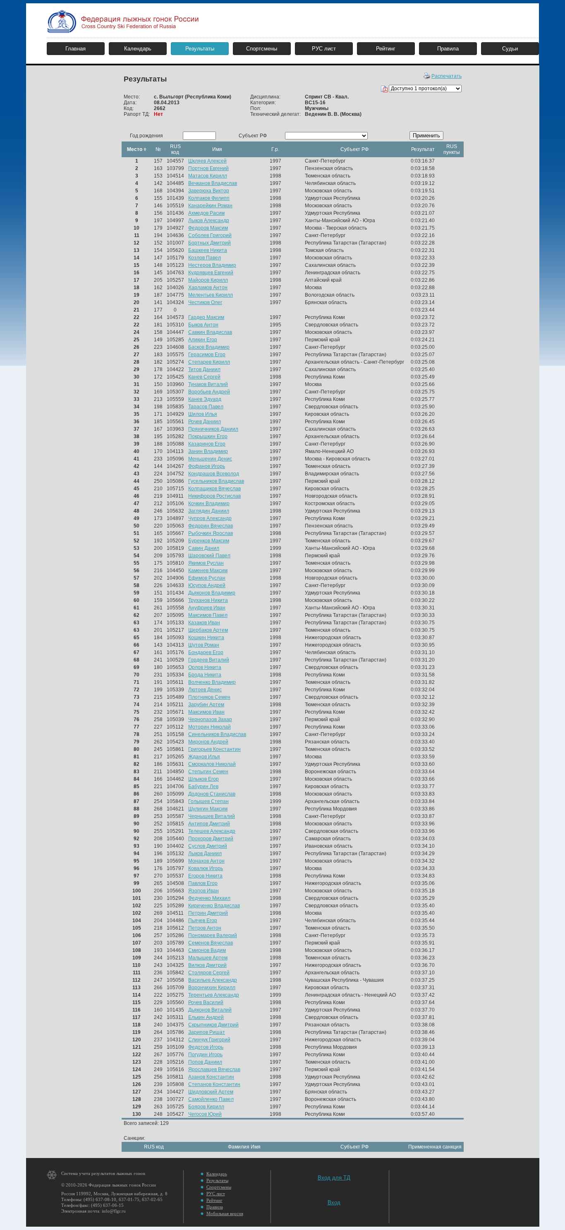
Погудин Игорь (205, 1054)
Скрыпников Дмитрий (213, 1025)
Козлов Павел (204, 258)
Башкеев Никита (207, 250)
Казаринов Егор (206, 444)
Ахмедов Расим (206, 213)
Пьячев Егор (202, 920)
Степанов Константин (214, 1084)
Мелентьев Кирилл (210, 295)
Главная (75, 49)
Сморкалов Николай (212, 764)
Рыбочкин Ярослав (210, 533)
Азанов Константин (211, 1077)
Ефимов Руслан (206, 578)
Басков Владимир (209, 347)
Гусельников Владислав (216, 481)
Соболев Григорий (210, 235)
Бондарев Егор (205, 652)
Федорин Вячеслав (210, 526)
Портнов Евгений (208, 168)
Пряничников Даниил (213, 429)
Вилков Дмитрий (207, 965)
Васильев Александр (212, 980)
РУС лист (324, 49)
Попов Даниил (205, 1062)
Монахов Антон (206, 861)
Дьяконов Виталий (210, 1010)
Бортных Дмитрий (209, 243)
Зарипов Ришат (206, 1032)
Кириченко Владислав (214, 906)
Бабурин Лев (203, 786)
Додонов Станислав (211, 794)
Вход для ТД (334, 1178)
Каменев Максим (207, 570)
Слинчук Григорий (209, 1040)
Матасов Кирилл (207, 176)
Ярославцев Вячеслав (214, 1069)
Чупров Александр (210, 518)
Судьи (510, 49)
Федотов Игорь (205, 1047)
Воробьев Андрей (209, 392)
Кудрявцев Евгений (210, 273)
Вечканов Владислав (212, 183)
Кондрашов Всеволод (213, 474)
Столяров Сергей (209, 973)
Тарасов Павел (205, 407)
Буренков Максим (208, 541)
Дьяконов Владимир (211, 593)
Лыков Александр (208, 220)
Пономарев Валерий (212, 935)
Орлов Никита (204, 667)
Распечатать (446, 76)
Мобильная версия (224, 1213)
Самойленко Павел (211, 1099)
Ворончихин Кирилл (211, 987)
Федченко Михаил (209, 898)
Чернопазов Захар (210, 719)
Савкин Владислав (210, 332)
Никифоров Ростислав (214, 496)
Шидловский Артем (210, 1092)
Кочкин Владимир (209, 503)
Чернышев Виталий (211, 816)
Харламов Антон (207, 287)
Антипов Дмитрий (209, 824)
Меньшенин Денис (210, 459)
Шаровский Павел (209, 556)
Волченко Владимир (212, 682)
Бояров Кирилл (206, 1107)
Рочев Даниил (204, 421)
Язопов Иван (203, 891)
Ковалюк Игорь (205, 868)
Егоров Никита (205, 876)
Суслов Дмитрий (207, 846)
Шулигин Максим (207, 809)
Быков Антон (203, 325)
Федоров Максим (208, 228)
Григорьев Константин (214, 749)
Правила (448, 49)
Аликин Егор (202, 340)
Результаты (199, 49)
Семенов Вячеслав (210, 943)
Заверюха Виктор (208, 191)
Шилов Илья (202, 414)
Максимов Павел (207, 615)
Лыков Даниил (205, 853)
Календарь (137, 49)
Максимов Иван (206, 712)
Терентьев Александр (213, 995)
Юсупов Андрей (206, 585)
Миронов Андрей (208, 742)
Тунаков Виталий (208, 384)
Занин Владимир (208, 451)
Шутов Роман (203, 645)
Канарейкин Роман (210, 206)
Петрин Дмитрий (208, 913)
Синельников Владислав (217, 734)
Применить (426, 135)
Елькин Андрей (206, 1017)
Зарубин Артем (206, 704)
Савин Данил (203, 548)
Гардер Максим (206, 317)
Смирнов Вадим (207, 950)
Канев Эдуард (204, 399)
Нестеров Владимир (212, 265)
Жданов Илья (204, 757)
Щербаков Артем (208, 630)
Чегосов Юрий (205, 1114)
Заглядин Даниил (208, 511)
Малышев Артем (207, 958)
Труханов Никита (208, 600)
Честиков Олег (205, 302)
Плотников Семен (209, 697)
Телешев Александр (211, 831)
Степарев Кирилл (209, 362)
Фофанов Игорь (206, 466)
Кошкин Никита (206, 637)
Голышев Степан (208, 801)
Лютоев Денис (205, 690)
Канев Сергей (204, 377)
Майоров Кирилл (208, 280)
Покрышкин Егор (207, 436)
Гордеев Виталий (208, 660)
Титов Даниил (204, 369)
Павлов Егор (203, 883)
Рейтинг (385, 49)
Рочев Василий (205, 1002)
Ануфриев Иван (206, 608)
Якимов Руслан (206, 563)
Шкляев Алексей (207, 161)
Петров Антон (204, 928)
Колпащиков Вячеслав (214, 489)
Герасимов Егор (206, 354)
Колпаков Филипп (209, 198)
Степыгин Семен (208, 771)
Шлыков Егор (203, 779)
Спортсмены (261, 49)
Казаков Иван (204, 623)
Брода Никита (204, 675)
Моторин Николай (209, 727)
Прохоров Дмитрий (210, 839)
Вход (334, 1202)
